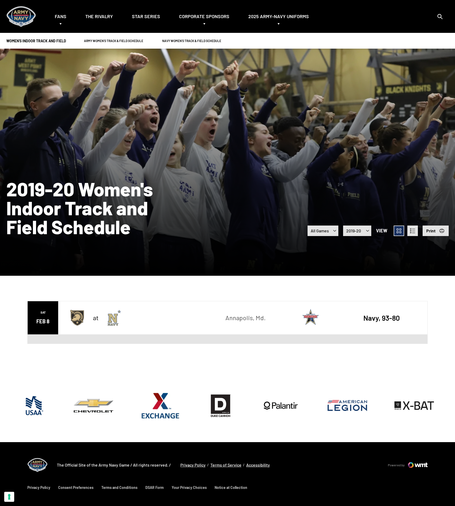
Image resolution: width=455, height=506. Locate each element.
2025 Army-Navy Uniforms (278, 16)
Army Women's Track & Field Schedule (113, 41)
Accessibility (258, 464)
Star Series (146, 16)
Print (431, 230)
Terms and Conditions (119, 487)
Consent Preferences (75, 487)
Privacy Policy (193, 464)
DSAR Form (154, 487)
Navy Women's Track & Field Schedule (191, 41)
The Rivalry (99, 16)
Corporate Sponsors (204, 16)
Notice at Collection (231, 487)
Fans (60, 16)
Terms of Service (225, 464)
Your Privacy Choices (189, 487)
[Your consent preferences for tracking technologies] (9, 497)
